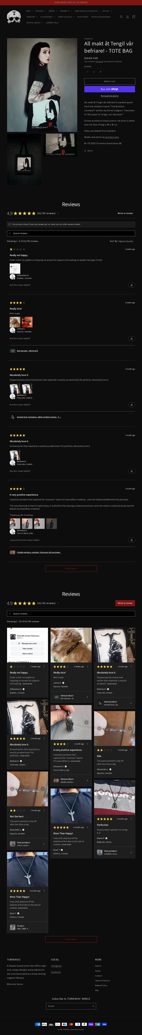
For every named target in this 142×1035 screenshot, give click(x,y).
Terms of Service (102, 980)
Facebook (56, 972)
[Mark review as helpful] (131, 285)
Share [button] (90, 150)
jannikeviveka (112, 137)
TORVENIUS (67, 1029)
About (97, 971)
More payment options (110, 96)
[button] (29, 11)
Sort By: (114, 241)
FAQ (97, 990)
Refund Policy (101, 985)
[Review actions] (44, 666)
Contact (98, 975)
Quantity (87, 66)
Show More (27, 684)
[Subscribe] (93, 1006)
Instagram (56, 965)
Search (98, 966)
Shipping (99, 61)
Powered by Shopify (77, 1029)
